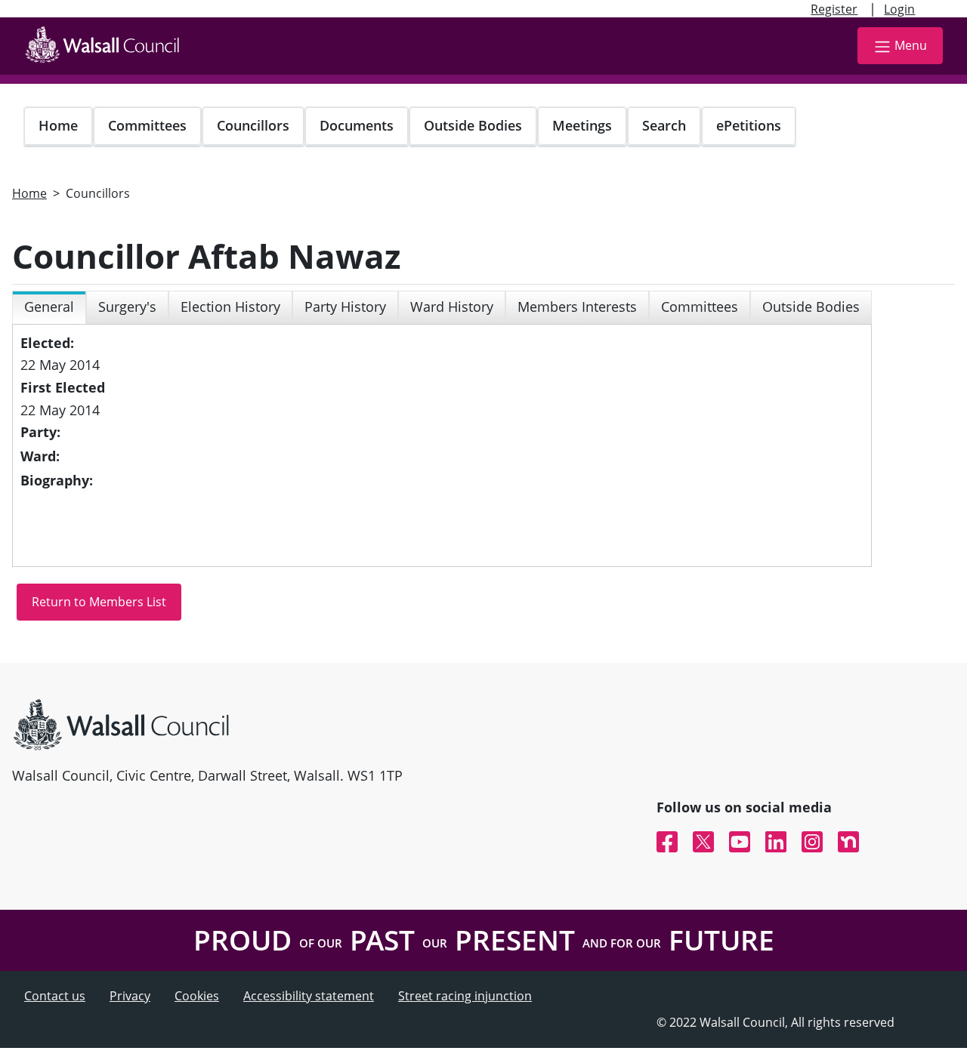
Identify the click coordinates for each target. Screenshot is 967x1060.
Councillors (253, 125)
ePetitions (748, 125)
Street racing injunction (465, 996)
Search (664, 125)
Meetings (582, 125)
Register (834, 9)
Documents (357, 125)
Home (58, 125)
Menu (910, 45)
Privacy (130, 996)
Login (899, 9)
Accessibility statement (308, 996)
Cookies (197, 996)
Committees (147, 125)
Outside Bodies (473, 125)
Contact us (54, 996)
